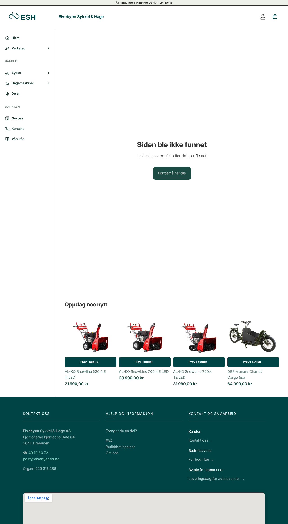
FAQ (109, 440)
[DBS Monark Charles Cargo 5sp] (253, 336)
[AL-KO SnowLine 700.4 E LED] (145, 336)
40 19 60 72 (38, 453)
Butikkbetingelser (120, 446)
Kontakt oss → (201, 440)
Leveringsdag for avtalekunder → (217, 478)
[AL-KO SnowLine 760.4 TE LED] (199, 336)
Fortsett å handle (172, 173)
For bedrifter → (201, 459)
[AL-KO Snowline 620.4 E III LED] (90, 336)
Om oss (112, 453)
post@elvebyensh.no (41, 459)
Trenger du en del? (121, 430)
